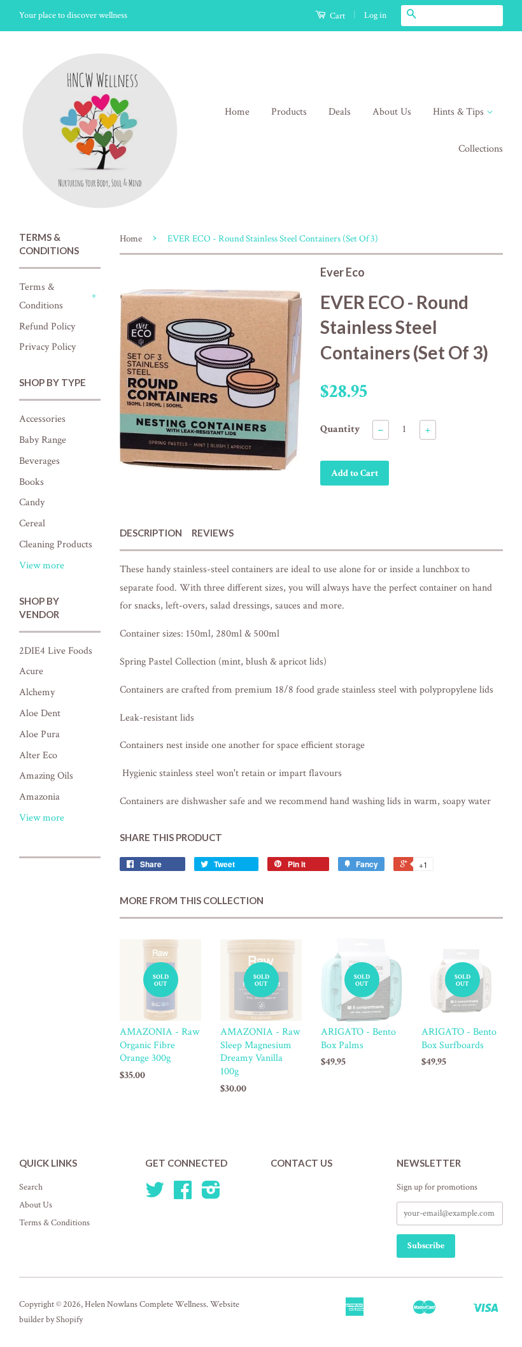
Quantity (340, 429)
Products (289, 112)
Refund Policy (47, 326)
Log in (375, 15)
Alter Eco (38, 755)
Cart (336, 16)
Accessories (42, 419)
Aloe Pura (39, 734)
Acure (31, 671)
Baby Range (42, 440)
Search (31, 1187)
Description (151, 532)
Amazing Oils (46, 775)
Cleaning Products (55, 544)
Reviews (213, 532)
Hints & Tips (459, 112)
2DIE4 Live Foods (55, 651)
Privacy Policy (47, 347)
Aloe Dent (39, 713)
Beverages (39, 461)
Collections (480, 148)
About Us (391, 112)
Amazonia (39, 796)
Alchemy (37, 692)
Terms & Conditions (41, 296)
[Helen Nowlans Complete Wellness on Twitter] (154, 1194)
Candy (32, 502)
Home (237, 112)
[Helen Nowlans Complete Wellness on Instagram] (211, 1194)
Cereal (32, 523)
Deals (339, 112)
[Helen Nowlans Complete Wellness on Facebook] (182, 1194)
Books (31, 482)
